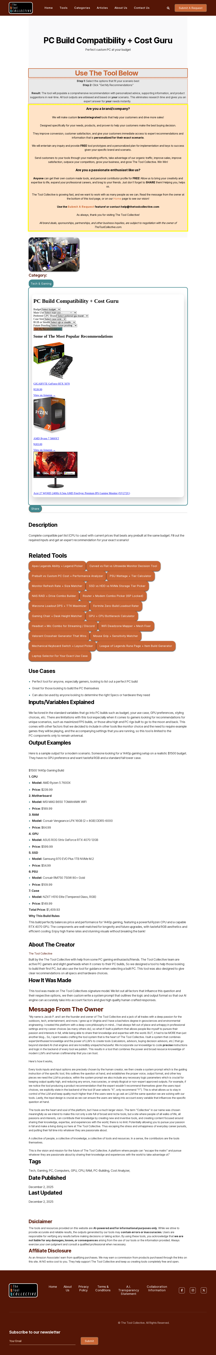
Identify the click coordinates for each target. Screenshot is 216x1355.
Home (49, 7)
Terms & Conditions (103, 1288)
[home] (20, 8)
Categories (82, 7)
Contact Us (142, 7)
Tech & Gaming (41, 283)
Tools (64, 7)
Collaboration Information (157, 1288)
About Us (121, 7)
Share (35, 508)
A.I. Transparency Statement (128, 1290)
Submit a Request (190, 8)
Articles (102, 7)
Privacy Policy (83, 1288)
